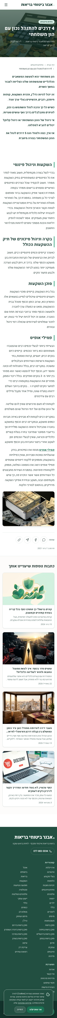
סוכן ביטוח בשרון (19, 938)
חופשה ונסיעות (20, 885)
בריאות (24, 876)
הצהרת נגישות (48, 987)
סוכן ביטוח (49, 925)
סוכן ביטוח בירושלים (45, 934)
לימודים (51, 912)
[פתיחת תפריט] (6, 4)
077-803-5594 (40, 851)
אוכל (25, 867)
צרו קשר (50, 974)
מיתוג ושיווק (21, 916)
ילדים (52, 903)
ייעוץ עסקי (22, 898)
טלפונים (50, 894)
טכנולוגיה (23, 889)
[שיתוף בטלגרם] (27, 539)
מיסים (51, 916)
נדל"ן (25, 920)
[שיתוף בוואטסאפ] (43, 539)
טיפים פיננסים (46, 21)
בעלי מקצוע (49, 876)
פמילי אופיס (46, 450)
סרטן (52, 943)
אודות (51, 969)
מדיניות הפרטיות (24, 1003)
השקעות (23, 881)
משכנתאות (49, 920)
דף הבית (50, 65)
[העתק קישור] (19, 539)
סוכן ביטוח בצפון (47, 938)
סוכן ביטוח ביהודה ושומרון (15, 929)
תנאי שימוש (49, 982)
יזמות (51, 898)
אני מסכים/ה (35, 1009)
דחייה (20, 1009)
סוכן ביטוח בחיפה (46, 929)
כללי (25, 903)
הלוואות (50, 881)
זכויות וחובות (48, 885)
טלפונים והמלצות (19, 894)
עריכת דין (23, 947)
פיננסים (51, 951)
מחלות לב (23, 912)
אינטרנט (50, 872)
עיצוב (24, 943)
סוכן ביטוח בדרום (19, 925)
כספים (24, 907)
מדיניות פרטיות (47, 978)
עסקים (51, 947)
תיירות (51, 956)
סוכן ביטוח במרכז (19, 934)
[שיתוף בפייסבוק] (35, 539)
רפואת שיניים (21, 951)
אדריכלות (50, 867)
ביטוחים (23, 872)
